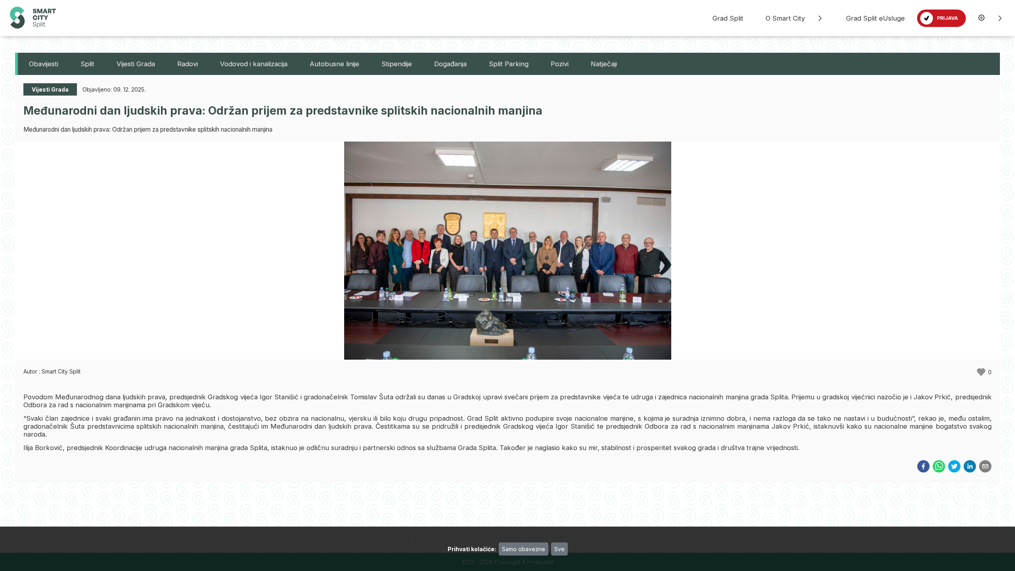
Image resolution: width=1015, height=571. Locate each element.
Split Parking (509, 64)
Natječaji (604, 64)
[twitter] (954, 467)
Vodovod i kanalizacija (253, 64)
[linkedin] (969, 467)
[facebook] (923, 467)
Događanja (450, 64)
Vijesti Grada (136, 64)
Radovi (187, 64)
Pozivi (560, 64)
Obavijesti (43, 64)
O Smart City (785, 18)
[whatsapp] (939, 467)
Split (87, 64)
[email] (985, 467)
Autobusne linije (334, 64)
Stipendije (396, 64)
